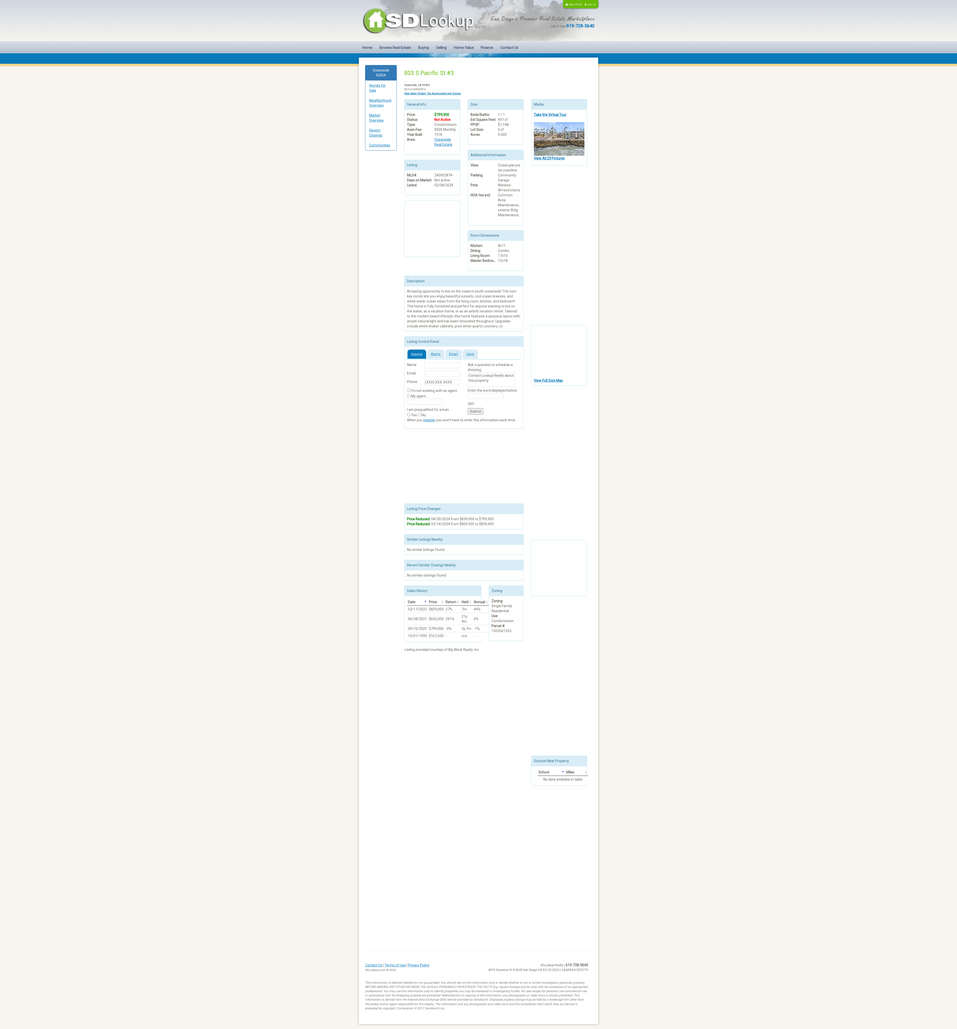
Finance (487, 48)
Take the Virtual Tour (550, 115)
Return (451, 602)
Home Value (464, 48)
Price (433, 602)
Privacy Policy (418, 965)
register (429, 420)
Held (465, 602)
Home (367, 48)
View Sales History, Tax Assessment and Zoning (432, 93)
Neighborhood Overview (380, 102)
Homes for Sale (377, 87)
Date (411, 602)
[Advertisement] (381, 230)
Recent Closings (375, 132)
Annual (479, 602)
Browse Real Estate (395, 48)
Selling (441, 48)
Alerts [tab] (436, 354)
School (544, 772)
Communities (379, 145)
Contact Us (509, 48)
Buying (423, 48)
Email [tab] (453, 354)
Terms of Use (395, 965)
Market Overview (376, 117)
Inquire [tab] (416, 354)
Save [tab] (470, 354)
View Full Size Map (548, 380)
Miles (570, 772)
